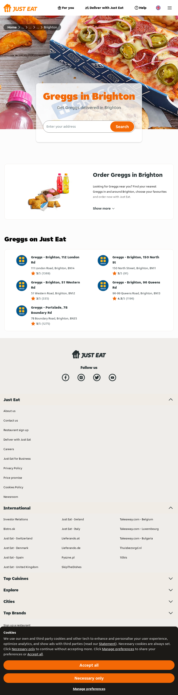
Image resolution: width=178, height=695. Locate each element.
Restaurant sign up (15, 430)
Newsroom (10, 497)
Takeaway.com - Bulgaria (136, 538)
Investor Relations (15, 519)
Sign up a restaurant (16, 625)
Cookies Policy (13, 487)
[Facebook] (65, 377)
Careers (8, 449)
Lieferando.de (71, 548)
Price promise (12, 478)
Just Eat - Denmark (15, 548)
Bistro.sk (9, 529)
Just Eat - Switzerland (17, 538)
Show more (102, 208)
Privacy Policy (12, 468)
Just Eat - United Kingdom (20, 567)
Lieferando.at (71, 538)
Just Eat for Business (17, 459)
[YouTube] (112, 377)
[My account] (170, 8)
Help (143, 7)
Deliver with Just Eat (107, 7)
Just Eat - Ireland (73, 519)
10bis (123, 557)
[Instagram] (81, 377)
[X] (96, 377)
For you (68, 7)
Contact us (10, 420)
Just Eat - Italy (71, 529)
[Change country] (158, 8)
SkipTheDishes (71, 567)
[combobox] (76, 126)
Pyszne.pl (68, 557)
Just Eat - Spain (13, 557)
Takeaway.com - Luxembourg (139, 529)
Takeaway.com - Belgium (136, 519)
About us (9, 411)
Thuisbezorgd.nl (131, 548)
